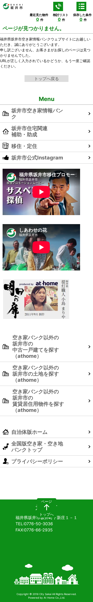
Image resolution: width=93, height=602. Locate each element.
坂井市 (46, 507)
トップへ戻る (46, 78)
